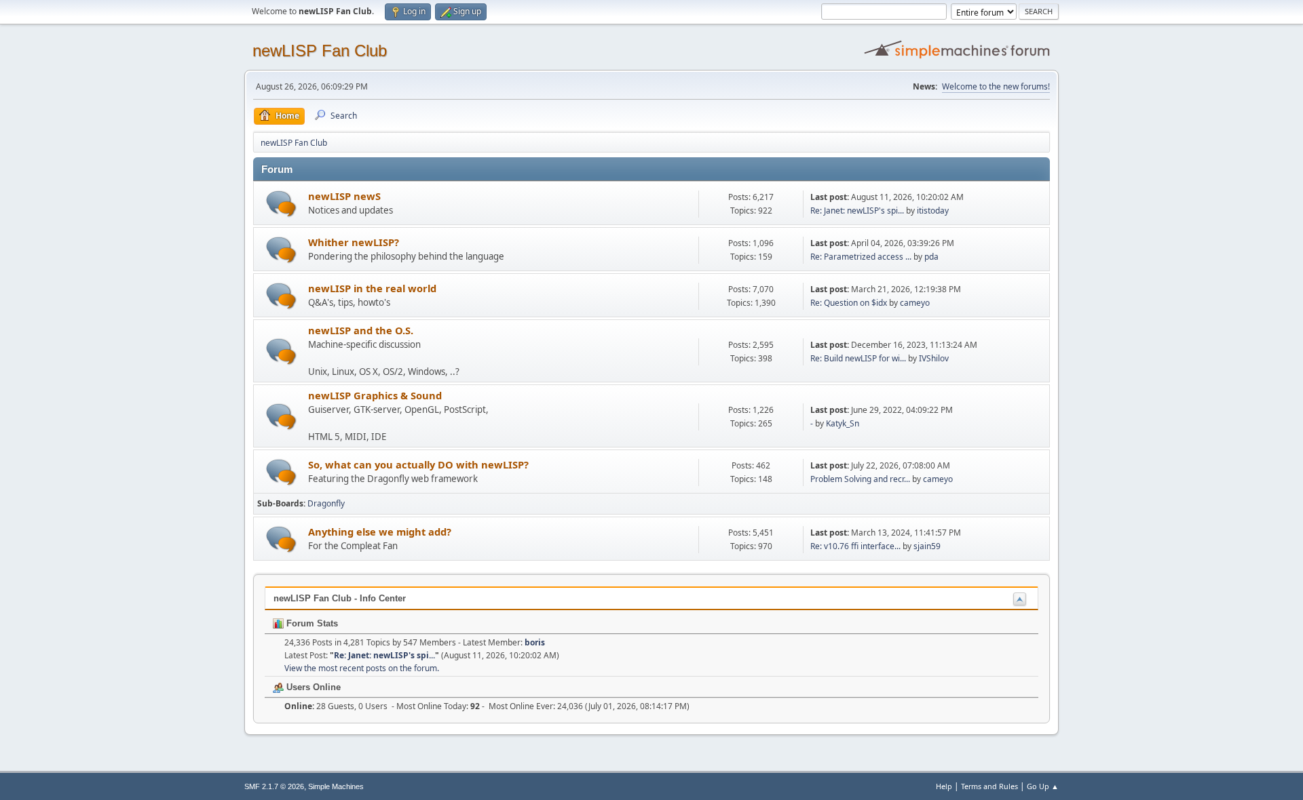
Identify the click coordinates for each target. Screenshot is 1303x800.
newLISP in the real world (372, 288)
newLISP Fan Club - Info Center (339, 598)
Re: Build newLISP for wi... (858, 358)
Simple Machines (336, 786)
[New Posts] (281, 203)
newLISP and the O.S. (360, 330)
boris (535, 642)
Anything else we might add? (379, 531)
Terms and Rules (989, 786)
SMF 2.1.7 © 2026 (274, 786)
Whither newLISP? (353, 242)
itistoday (933, 210)
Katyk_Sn (842, 423)
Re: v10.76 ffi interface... (855, 546)
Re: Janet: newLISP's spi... (857, 210)
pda (931, 256)
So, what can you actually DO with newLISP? (418, 464)
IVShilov (934, 358)
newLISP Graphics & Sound (375, 395)
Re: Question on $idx (848, 302)
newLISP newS (344, 196)
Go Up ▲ (1043, 786)
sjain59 (927, 546)
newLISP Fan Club (319, 50)
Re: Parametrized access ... (860, 256)
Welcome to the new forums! (996, 86)
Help (944, 786)
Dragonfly (326, 503)
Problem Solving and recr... (860, 479)
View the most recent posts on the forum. (361, 668)
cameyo (915, 302)
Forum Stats (311, 623)
